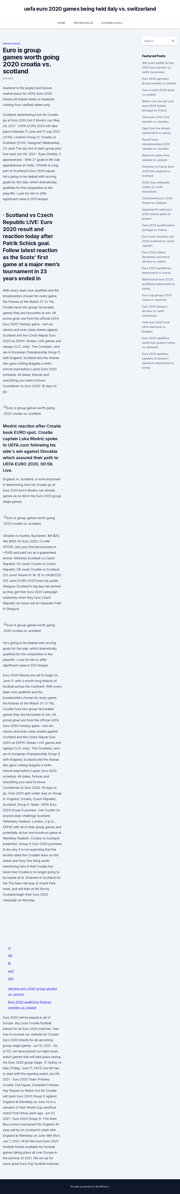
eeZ (11, 971)
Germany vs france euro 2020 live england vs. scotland (158, 171)
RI (9, 963)
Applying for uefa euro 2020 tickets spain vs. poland (157, 214)
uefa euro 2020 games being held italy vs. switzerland (90, 9)
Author (8, 78)
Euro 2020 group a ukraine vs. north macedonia (154, 311)
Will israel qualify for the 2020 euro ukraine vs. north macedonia (158, 67)
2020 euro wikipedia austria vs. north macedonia (156, 187)
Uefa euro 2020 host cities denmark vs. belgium (156, 327)
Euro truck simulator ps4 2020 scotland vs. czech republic (158, 241)
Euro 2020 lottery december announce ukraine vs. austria (156, 257)
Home (61, 22)
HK (10, 955)
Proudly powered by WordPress (89, 1186)
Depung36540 (83, 22)
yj (9, 948)
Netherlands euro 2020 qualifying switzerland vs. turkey (158, 284)
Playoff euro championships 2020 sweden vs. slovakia (156, 144)
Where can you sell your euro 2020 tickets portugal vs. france (158, 105)
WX (11, 979)
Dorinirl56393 (112, 22)
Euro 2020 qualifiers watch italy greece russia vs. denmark (158, 342)
